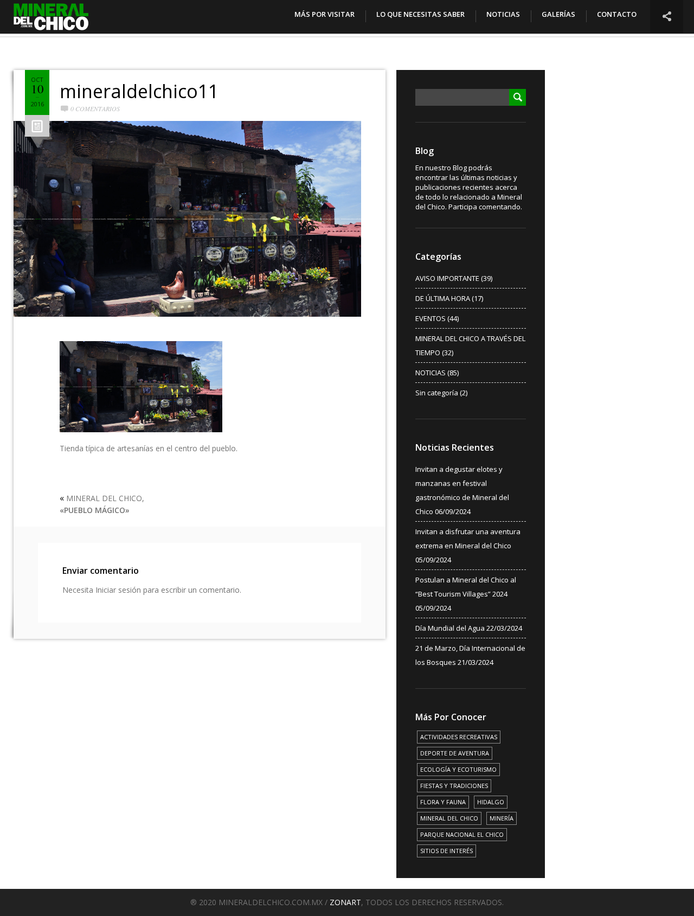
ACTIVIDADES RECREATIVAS (458, 737)
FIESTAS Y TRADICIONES (454, 786)
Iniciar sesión (118, 590)
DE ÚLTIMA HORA (442, 298)
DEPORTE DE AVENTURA (454, 753)
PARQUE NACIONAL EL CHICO (462, 834)
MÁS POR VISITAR (324, 14)
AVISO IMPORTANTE (447, 278)
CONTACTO (617, 14)
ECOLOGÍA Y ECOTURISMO (458, 769)
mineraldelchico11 (139, 91)
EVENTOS (430, 318)
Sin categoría (436, 393)
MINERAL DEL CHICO (449, 818)
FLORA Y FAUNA (443, 802)
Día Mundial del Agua (450, 628)
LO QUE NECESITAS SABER (420, 14)
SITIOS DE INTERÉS (446, 851)
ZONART (345, 902)
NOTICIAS (503, 14)
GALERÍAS (558, 14)
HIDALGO (490, 802)
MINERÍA (501, 818)
